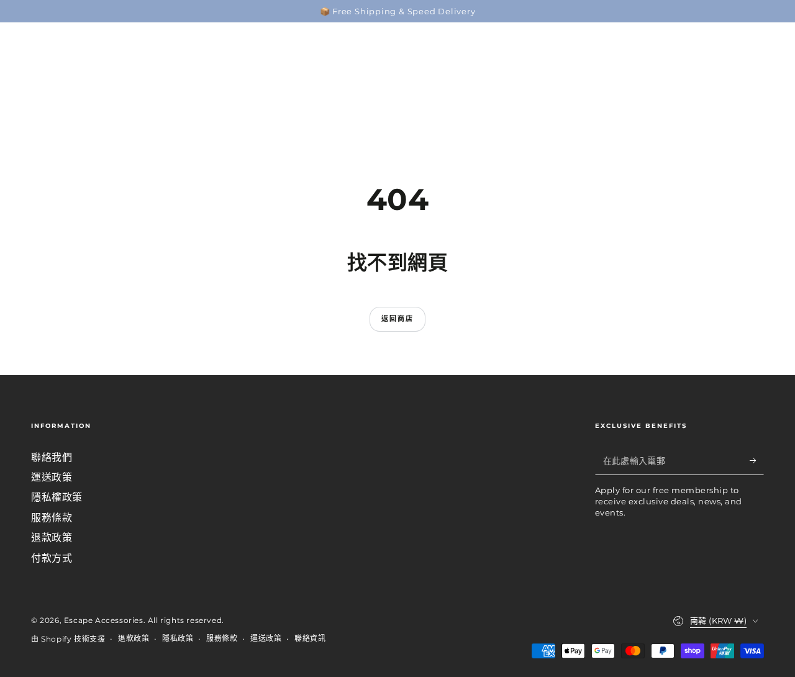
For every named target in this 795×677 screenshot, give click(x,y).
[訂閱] (757, 461)
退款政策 (51, 537)
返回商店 (397, 318)
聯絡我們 (51, 457)
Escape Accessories (103, 620)
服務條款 (51, 518)
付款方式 (51, 558)
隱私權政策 (57, 497)
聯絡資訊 (309, 638)
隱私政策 (177, 638)
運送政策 (51, 477)
